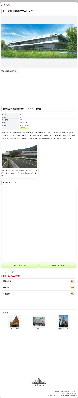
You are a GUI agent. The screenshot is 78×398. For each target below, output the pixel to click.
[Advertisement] (39, 90)
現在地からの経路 (57, 265)
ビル (6, 5)
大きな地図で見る (20, 265)
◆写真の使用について (54, 395)
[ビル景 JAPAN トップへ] (39, 381)
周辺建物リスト (24, 128)
